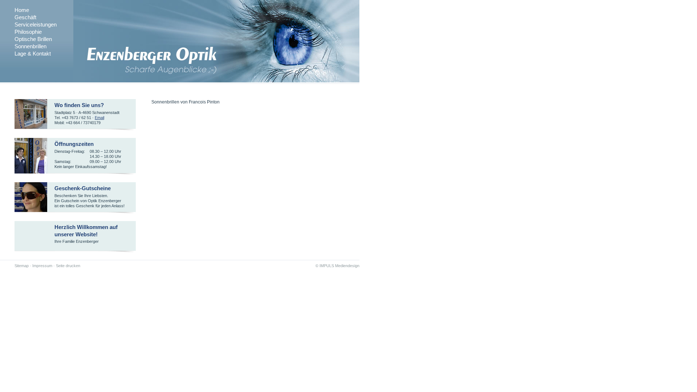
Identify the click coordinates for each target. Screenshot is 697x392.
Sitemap (22, 266)
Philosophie (28, 32)
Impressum (42, 266)
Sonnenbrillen (30, 46)
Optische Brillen (33, 39)
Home (22, 10)
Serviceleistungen (36, 24)
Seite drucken (68, 266)
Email (99, 117)
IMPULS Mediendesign (339, 266)
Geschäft (25, 17)
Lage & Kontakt (33, 53)
